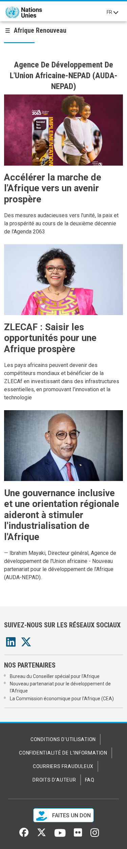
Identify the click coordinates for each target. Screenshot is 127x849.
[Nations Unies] (23, 12)
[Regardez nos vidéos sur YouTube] (60, 836)
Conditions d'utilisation (63, 739)
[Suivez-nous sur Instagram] (94, 835)
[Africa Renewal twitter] (26, 644)
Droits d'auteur (54, 780)
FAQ (89, 780)
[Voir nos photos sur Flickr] (78, 835)
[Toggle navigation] (115, 12)
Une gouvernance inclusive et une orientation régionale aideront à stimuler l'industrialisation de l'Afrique (61, 515)
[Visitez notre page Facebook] (23, 835)
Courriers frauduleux (63, 766)
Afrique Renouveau (40, 30)
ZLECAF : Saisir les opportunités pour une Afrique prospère (50, 338)
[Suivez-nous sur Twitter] (41, 835)
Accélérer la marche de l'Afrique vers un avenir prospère (52, 188)
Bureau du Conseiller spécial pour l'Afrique (55, 676)
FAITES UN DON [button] (71, 816)
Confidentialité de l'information (63, 753)
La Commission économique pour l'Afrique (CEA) (62, 698)
